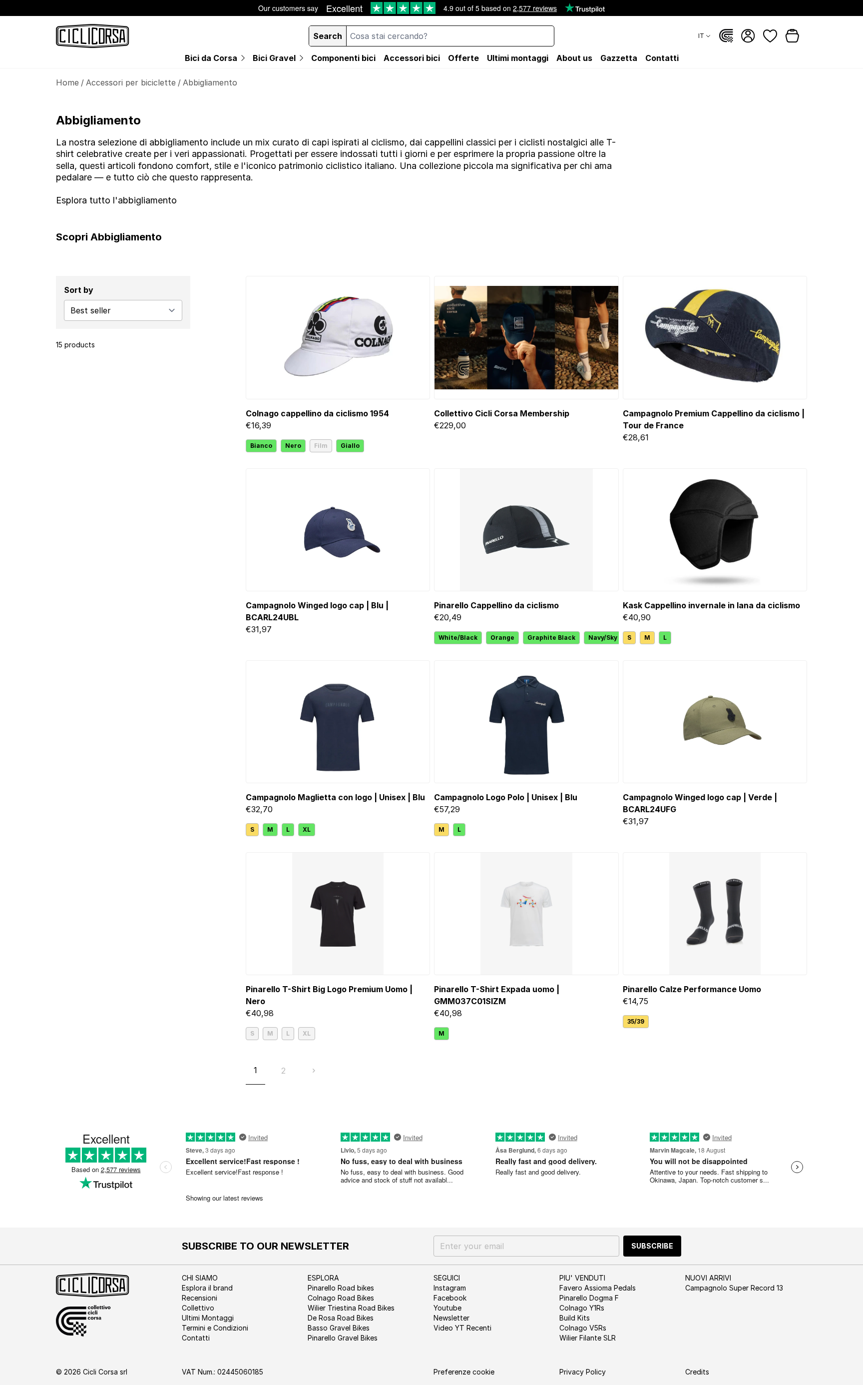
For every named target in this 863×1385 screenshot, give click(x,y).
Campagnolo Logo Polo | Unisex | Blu (505, 797)
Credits (697, 1372)
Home (67, 82)
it (701, 35)
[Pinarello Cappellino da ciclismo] (526, 530)
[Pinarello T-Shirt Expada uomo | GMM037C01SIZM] (526, 914)
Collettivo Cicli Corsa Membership (501, 413)
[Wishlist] (770, 36)
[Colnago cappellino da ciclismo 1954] (338, 337)
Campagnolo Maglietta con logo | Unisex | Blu (335, 797)
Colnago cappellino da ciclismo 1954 (317, 413)
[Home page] (92, 36)
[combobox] (450, 36)
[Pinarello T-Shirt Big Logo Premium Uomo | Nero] (338, 914)
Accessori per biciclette (131, 82)
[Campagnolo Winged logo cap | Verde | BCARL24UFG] (715, 722)
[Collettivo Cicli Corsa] (726, 36)
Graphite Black (551, 637)
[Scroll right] (613, 637)
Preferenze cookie (463, 1372)
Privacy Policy (582, 1372)
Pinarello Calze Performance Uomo (692, 989)
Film (321, 445)
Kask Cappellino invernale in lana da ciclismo (711, 605)
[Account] (748, 36)
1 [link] (255, 1070)
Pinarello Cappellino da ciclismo (496, 605)
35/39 (635, 1021)
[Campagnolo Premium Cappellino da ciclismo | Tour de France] (715, 337)
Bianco (261, 445)
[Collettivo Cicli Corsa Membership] (526, 337)
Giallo (350, 445)
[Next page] (314, 1071)
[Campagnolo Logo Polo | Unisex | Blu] (526, 722)
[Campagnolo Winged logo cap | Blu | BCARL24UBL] (338, 530)
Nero (293, 445)
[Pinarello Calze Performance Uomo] (715, 914)
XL (307, 829)
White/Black (457, 637)
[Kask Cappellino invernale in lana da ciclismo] (715, 530)
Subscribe (652, 1246)
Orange (502, 637)
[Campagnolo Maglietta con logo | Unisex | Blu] (338, 722)
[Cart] (792, 36)
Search (327, 36)
